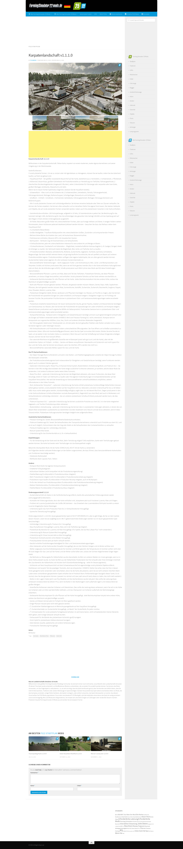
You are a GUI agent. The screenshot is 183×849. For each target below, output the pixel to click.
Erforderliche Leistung (128, 819)
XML (123, 833)
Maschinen (128, 826)
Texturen (132, 123)
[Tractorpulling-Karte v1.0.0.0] (44, 743)
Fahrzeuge (133, 83)
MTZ (131, 828)
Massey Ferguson (139, 826)
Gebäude (132, 105)
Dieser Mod (145, 817)
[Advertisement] (75, 30)
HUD (137, 821)
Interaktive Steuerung (128, 824)
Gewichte (132, 110)
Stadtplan (132, 61)
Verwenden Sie (131, 831)
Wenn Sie (59, 636)
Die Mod (145, 814)
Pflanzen (52, 636)
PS (121, 830)
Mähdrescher (133, 74)
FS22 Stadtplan (34, 46)
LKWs (131, 70)
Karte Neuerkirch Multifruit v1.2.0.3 (71, 754)
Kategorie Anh (151, 824)
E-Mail (79, 785)
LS (123, 826)
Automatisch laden (86, 14)
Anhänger (133, 127)
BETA (116, 814)
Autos (131, 96)
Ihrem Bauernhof (144, 821)
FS (133, 821)
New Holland (135, 828)
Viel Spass (151, 831)
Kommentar (34, 773)
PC (139, 828)
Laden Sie (117, 826)
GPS (95, 14)
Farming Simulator (126, 821)
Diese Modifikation (137, 817)
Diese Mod (130, 817)
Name (32, 785)
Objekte (132, 114)
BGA (119, 814)
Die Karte (35, 636)
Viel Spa (145, 831)
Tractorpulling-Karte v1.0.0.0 (38, 754)
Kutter (131, 79)
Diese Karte (124, 817)
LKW (121, 826)
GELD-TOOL (103, 14)
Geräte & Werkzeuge (136, 92)
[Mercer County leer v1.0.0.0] (106, 743)
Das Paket (127, 814)
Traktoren (133, 66)
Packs (131, 118)
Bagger (132, 88)
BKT (122, 814)
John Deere (143, 823)
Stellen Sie (125, 831)
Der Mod (133, 815)
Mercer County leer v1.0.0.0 (99, 754)
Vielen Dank (139, 831)
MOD (128, 828)
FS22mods (33, 60)
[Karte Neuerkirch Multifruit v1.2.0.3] (75, 743)
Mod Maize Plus (44, 636)
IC (139, 821)
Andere (132, 101)
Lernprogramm (134, 131)
